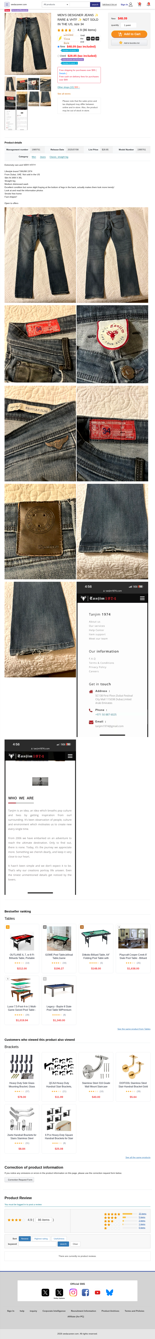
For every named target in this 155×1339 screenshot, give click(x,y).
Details (62, 73)
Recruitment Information (83, 1311)
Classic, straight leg (59, 157)
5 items (142, 1217)
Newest (24, 1238)
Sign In (124, 4)
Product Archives (110, 1311)
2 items (142, 1221)
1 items (142, 1224)
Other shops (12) (69, 87)
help (22, 1311)
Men (34, 157)
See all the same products (137, 1157)
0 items (142, 1228)
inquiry (33, 1311)
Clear (75, 1244)
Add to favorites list (131, 43)
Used (78, 59)
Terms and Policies (134, 1311)
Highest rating (41, 1238)
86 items (43, 1219)
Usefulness (59, 1238)
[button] (148, 4)
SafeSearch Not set (109, 4)
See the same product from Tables (133, 1029)
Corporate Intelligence (54, 1311)
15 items (142, 1214)
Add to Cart (131, 34)
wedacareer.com (19, 4)
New (78, 48)
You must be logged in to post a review (23, 1204)
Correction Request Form (20, 1179)
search (95, 4)
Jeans (43, 157)
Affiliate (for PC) (76, 1316)
